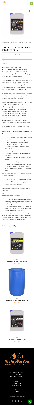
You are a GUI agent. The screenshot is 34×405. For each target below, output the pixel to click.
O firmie (17, 389)
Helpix (10, 42)
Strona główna (5, 42)
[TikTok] (22, 401)
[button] (29, 11)
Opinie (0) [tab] (4, 64)
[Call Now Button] (30, 401)
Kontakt (17, 391)
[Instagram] (15, 401)
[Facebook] (12, 401)
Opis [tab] (3, 61)
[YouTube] (18, 401)
